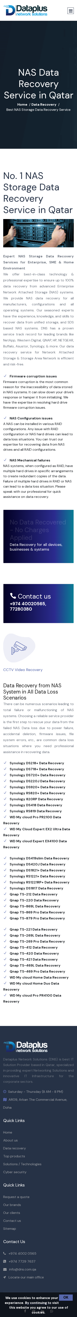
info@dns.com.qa (22, 1269)
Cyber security (15, 1172)
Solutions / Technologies (22, 1164)
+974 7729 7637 (22, 1261)
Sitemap (9, 1228)
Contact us (12, 1220)
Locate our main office (26, 1277)
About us (10, 1140)
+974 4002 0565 (22, 1253)
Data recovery (14, 1148)
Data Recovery (43, 104)
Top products (14, 1156)
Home (22, 104)
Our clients (11, 1212)
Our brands (12, 1205)
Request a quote (16, 1197)
